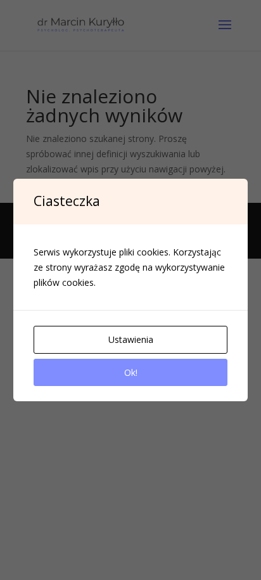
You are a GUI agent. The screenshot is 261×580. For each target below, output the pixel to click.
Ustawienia (130, 339)
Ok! (130, 372)
